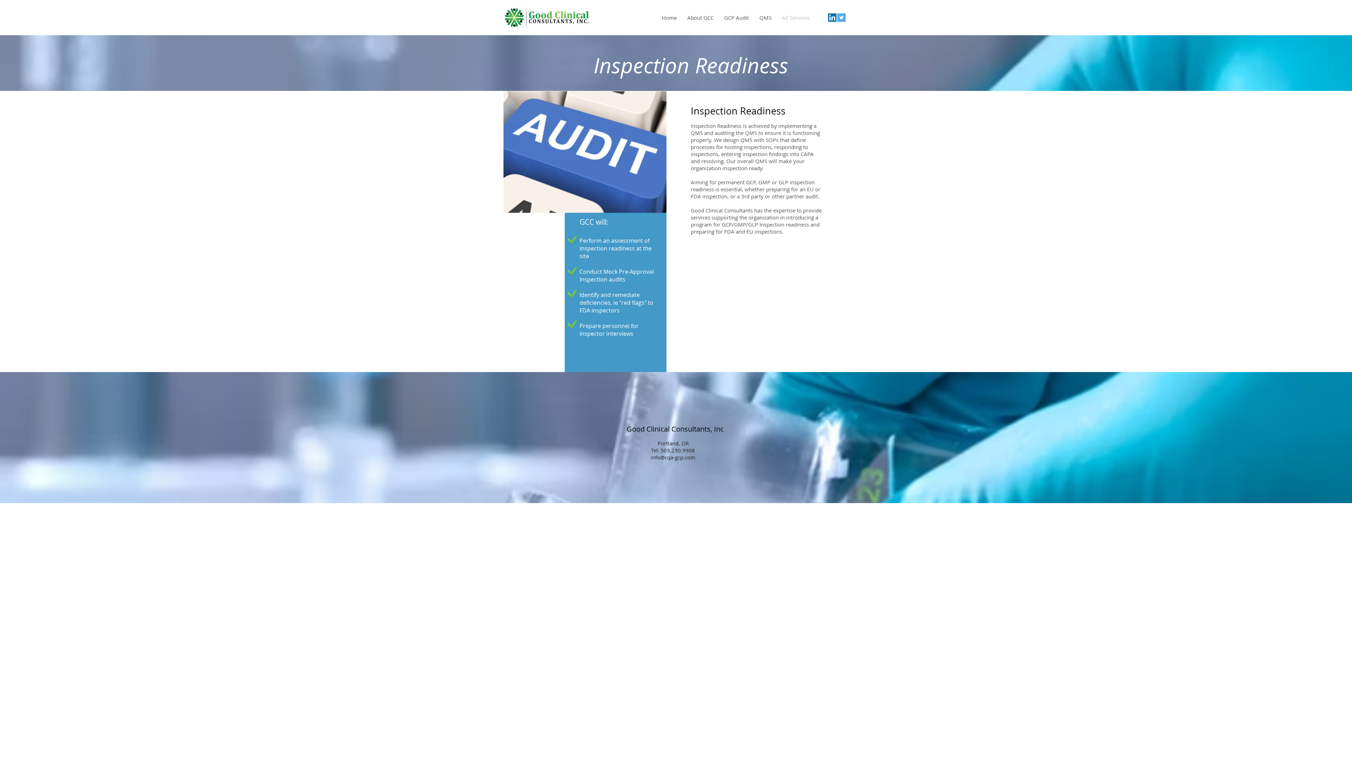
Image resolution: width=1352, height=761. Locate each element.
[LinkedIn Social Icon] (832, 17)
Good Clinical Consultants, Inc (676, 429)
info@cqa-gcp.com (673, 457)
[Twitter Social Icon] (841, 17)
